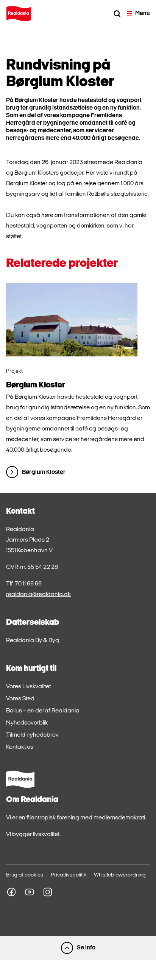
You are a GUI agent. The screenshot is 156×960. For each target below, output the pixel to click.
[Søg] (117, 13)
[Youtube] (29, 892)
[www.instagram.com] (47, 892)
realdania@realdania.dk (38, 594)
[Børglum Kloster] (71, 319)
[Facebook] (11, 892)
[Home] (18, 13)
